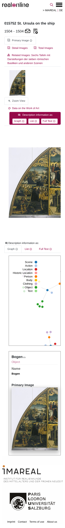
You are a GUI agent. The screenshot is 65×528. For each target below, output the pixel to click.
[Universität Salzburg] (32, 501)
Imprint (11, 521)
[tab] (20, 40)
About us (52, 521)
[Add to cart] (28, 31)
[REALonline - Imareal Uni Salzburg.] (32, 4)
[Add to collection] (36, 31)
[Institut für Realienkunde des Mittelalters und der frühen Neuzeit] (32, 473)
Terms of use (36, 521)
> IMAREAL (50, 10)
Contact (22, 521)
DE (61, 10)
